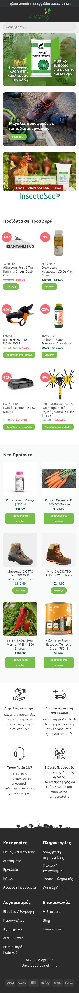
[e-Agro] (39, 14)
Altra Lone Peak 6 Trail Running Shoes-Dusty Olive (19, 271)
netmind (51, 965)
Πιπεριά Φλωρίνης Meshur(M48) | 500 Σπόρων (20, 644)
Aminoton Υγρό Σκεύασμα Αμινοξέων (57, 342)
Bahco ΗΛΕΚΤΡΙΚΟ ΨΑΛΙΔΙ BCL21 (15, 342)
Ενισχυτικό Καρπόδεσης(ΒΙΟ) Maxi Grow (57, 271)
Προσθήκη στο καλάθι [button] (19, 354)
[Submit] (71, 27)
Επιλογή (11, 286)
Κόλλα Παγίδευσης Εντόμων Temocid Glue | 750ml (59, 644)
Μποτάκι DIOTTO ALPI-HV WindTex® (59, 573)
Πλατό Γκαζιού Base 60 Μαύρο (19, 410)
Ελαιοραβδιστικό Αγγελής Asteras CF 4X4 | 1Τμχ (58, 412)
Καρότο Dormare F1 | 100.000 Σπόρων (58, 502)
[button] (6, 14)
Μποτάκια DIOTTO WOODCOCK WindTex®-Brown (20, 575)
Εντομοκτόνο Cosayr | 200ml (20, 502)
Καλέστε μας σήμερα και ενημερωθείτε (61, 791)
